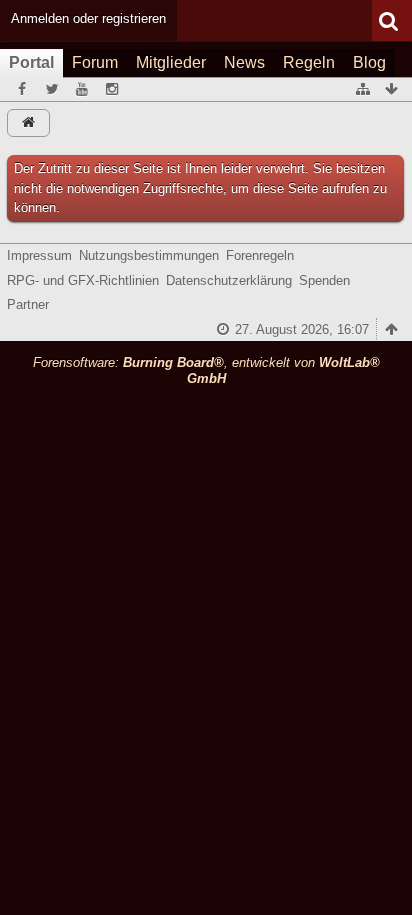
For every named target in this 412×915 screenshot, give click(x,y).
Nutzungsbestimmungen (149, 255)
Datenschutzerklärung (229, 280)
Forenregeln (260, 255)
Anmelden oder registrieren (88, 18)
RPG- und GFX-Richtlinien (83, 280)
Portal (31, 62)
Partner (28, 304)
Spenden (324, 280)
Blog (369, 62)
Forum (95, 62)
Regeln (309, 62)
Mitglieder (171, 62)
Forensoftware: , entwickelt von (206, 371)
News (244, 62)
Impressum (39, 255)
